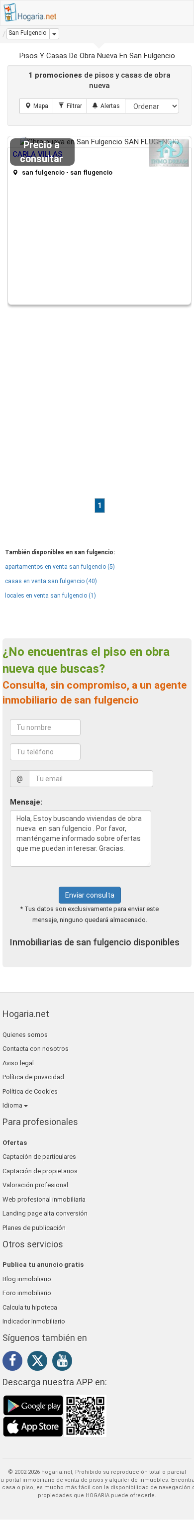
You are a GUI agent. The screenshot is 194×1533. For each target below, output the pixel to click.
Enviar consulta (89, 895)
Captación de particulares (39, 1156)
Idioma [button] (13, 1105)
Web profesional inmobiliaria (44, 1199)
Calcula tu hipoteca (29, 1307)
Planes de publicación (34, 1227)
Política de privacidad (33, 1077)
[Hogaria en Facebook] (14, 1362)
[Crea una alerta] (106, 106)
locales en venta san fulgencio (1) (50, 595)
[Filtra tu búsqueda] (70, 106)
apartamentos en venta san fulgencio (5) (60, 566)
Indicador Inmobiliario (33, 1321)
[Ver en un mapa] (36, 106)
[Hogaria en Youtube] (64, 1362)
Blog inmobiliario (26, 1279)
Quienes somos (25, 1034)
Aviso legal (18, 1063)
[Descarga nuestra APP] (54, 1415)
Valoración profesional (35, 1185)
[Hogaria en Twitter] (39, 1362)
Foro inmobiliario (26, 1293)
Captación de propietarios (40, 1171)
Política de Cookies (30, 1091)
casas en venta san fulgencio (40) (51, 581)
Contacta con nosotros (35, 1048)
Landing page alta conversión (45, 1213)
